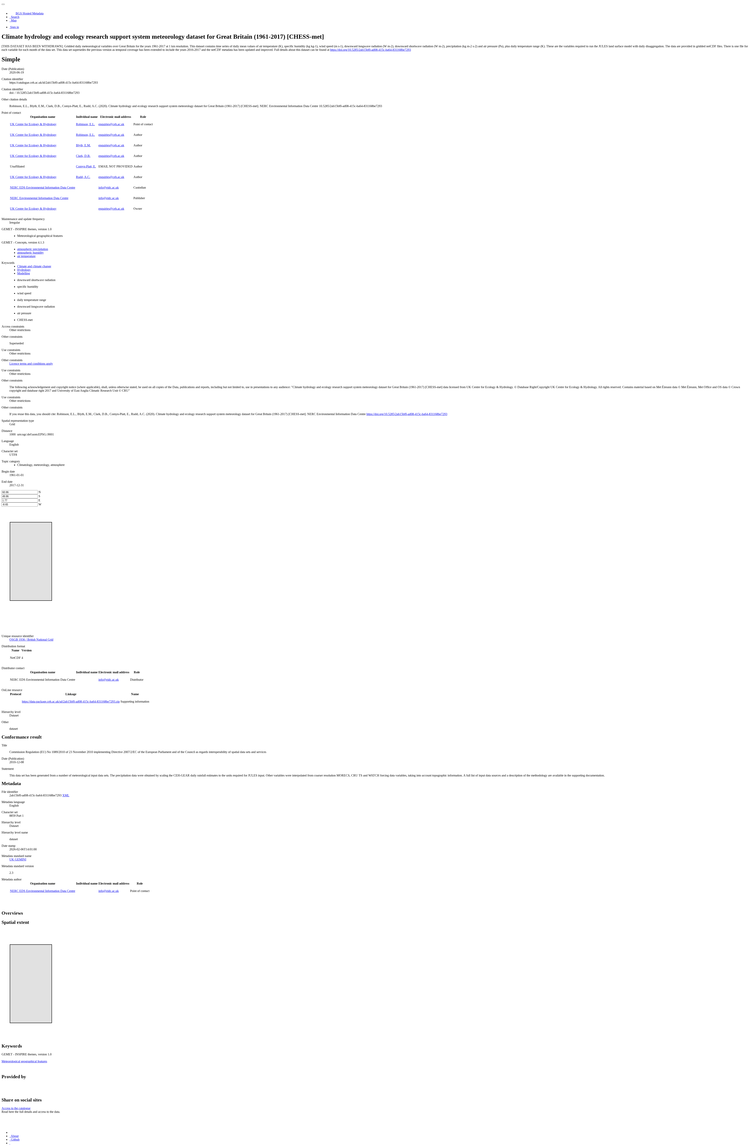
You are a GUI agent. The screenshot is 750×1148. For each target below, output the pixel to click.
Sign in (14, 27)
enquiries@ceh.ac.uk (111, 124)
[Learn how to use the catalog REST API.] (9, 1143)
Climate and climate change (34, 266)
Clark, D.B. (83, 156)
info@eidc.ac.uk (108, 187)
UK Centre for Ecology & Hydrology (33, 124)
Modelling (23, 273)
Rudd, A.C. (83, 177)
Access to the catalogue (16, 1108)
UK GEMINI (17, 859)
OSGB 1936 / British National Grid (31, 639)
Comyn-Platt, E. (86, 166)
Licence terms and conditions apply (31, 363)
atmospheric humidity (30, 252)
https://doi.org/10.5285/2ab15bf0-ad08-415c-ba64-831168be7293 (370, 49)
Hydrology (24, 269)
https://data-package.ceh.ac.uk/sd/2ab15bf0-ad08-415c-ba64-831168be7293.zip (71, 701)
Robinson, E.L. (85, 124)
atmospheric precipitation (32, 249)
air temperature (26, 256)
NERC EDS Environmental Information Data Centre (42, 187)
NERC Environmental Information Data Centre (39, 198)
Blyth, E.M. (83, 145)
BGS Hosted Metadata (30, 13)
